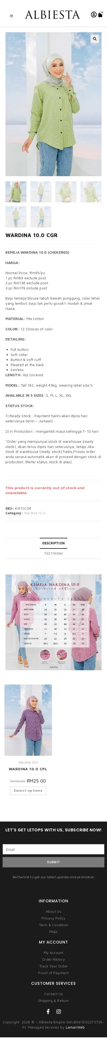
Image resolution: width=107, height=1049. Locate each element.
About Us (53, 911)
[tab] (53, 543)
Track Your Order (53, 966)
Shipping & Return (53, 1000)
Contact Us (53, 993)
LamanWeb (75, 1027)
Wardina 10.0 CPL (28, 769)
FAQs (53, 931)
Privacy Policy (54, 918)
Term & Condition (53, 925)
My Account (54, 952)
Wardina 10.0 (34, 513)
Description (53, 543)
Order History (53, 959)
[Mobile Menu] (11, 16)
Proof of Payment (53, 972)
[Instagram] (59, 1012)
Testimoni (53, 553)
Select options (28, 790)
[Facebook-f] (48, 1012)
